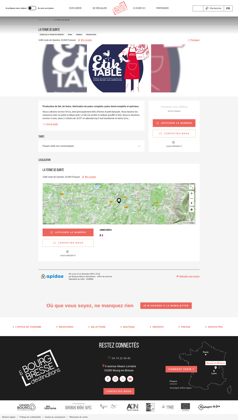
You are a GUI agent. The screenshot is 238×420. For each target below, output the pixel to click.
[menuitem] (75, 8)
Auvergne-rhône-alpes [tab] (181, 388)
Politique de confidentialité (30, 417)
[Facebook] (108, 379)
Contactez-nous (119, 391)
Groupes (158, 327)
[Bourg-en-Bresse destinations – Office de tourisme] (39, 385)
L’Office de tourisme (28, 327)
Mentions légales (9, 417)
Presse (185, 327)
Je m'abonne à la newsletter (166, 305)
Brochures (66, 327)
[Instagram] (115, 379)
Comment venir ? (181, 369)
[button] (213, 7)
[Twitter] (123, 379)
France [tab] (173, 381)
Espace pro (215, 327)
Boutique (129, 327)
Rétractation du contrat (78, 417)
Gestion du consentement (55, 417)
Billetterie (98, 327)
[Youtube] (130, 379)
